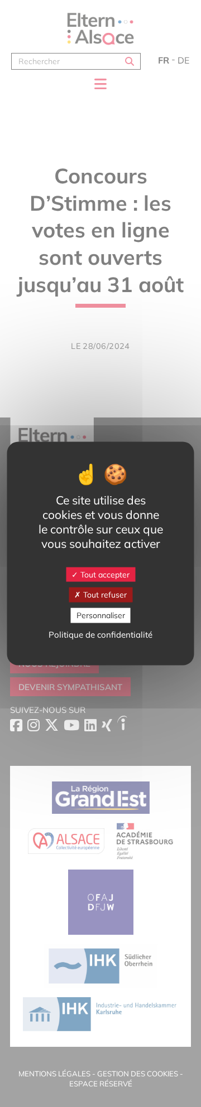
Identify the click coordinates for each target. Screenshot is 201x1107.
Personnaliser (100, 615)
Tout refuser (104, 595)
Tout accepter (104, 574)
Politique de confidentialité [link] (100, 634)
